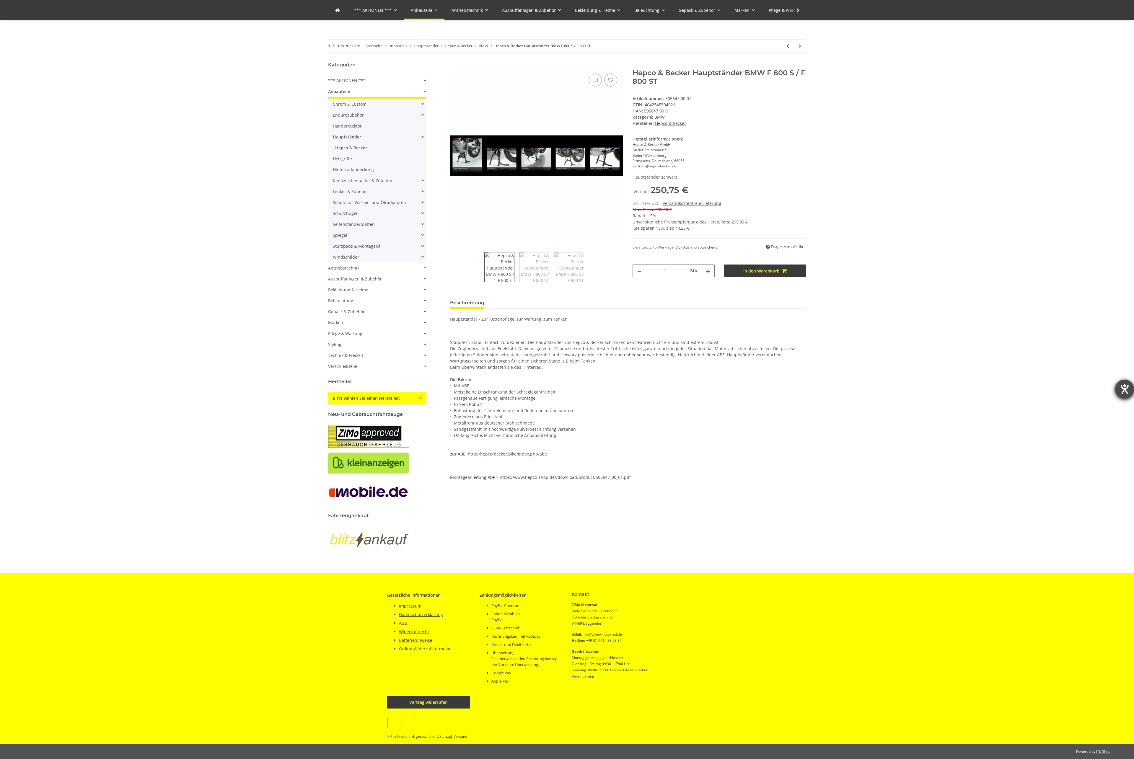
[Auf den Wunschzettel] (610, 80)
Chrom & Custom (349, 104)
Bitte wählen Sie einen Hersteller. (366, 398)
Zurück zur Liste (346, 45)
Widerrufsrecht (414, 631)
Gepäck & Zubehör (346, 311)
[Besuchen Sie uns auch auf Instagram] (408, 723)
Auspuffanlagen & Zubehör (355, 279)
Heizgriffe (342, 158)
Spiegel (340, 235)
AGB (403, 623)
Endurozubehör (348, 115)
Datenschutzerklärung (421, 614)
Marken (335, 322)
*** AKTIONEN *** (347, 80)
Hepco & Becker (351, 148)
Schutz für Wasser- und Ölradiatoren (369, 202)
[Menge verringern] (639, 271)
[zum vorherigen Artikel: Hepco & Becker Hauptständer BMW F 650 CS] (788, 46)
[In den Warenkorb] (455, 65)
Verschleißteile (342, 366)
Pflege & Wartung (345, 333)
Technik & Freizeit (345, 355)
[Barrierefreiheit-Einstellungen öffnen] (1124, 389)
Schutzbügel (345, 213)
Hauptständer (347, 137)
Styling (334, 344)
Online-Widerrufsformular (425, 649)
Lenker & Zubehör (350, 191)
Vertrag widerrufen (428, 702)
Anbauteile (339, 91)
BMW (659, 117)
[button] (794, 10)
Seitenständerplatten (354, 224)
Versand (460, 736)
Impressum (410, 606)
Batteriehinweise (415, 640)
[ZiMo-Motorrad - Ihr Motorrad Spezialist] (337, 10)
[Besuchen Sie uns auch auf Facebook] (393, 723)
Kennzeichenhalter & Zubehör (362, 180)
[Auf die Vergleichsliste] (595, 80)
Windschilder (346, 257)
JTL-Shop (1103, 751)
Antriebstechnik (343, 268)
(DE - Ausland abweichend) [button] (696, 247)
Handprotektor (347, 126)
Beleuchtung (340, 300)
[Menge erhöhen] (707, 271)
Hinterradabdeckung (353, 169)
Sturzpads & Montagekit (356, 246)
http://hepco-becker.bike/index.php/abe (507, 454)
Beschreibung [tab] (467, 303)
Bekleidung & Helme (348, 290)
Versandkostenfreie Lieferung (692, 203)
